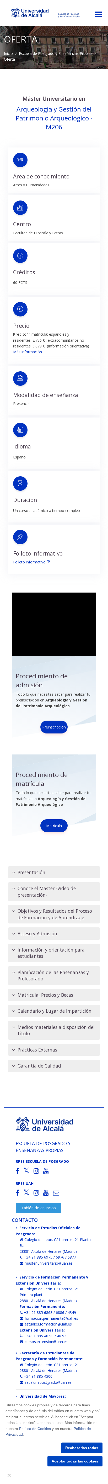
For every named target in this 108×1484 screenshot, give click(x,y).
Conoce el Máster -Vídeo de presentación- (47, 891)
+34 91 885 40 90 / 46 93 (45, 1335)
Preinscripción (54, 727)
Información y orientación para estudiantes (51, 953)
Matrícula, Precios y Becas (45, 995)
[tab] (54, 872)
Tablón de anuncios (38, 1207)
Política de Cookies (35, 1429)
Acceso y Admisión (37, 933)
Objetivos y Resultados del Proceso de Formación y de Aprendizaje (55, 914)
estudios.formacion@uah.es (48, 1324)
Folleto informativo (29, 561)
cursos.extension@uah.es (46, 1341)
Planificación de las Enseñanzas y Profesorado (53, 975)
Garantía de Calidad (39, 1066)
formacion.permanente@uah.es (51, 1318)
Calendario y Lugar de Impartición (54, 1011)
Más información (27, 351)
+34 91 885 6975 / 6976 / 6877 (50, 1257)
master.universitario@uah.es (49, 1263)
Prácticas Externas (37, 1050)
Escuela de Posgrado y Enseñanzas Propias (56, 53)
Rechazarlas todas (81, 1448)
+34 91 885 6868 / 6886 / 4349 (50, 1312)
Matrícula (54, 825)
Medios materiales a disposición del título (56, 1030)
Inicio (8, 53)
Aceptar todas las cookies (75, 1461)
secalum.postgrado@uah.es (48, 1382)
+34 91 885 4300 (38, 1376)
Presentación (31, 872)
